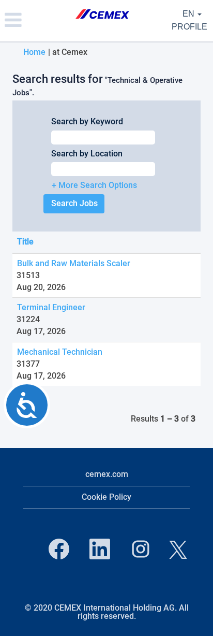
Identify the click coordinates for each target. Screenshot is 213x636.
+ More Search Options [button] (94, 185)
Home (34, 52)
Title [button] (25, 242)
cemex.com (106, 474)
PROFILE (189, 26)
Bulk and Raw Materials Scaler (73, 263)
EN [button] (189, 13)
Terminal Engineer (51, 307)
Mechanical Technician (59, 352)
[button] (35, 21)
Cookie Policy (106, 497)
